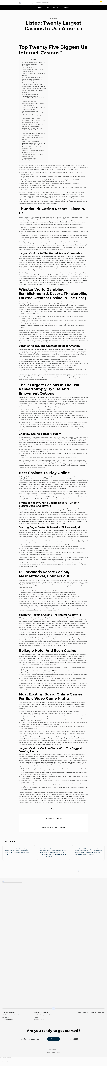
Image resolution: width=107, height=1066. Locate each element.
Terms (53, 1052)
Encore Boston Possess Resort (31, 141)
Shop (47, 7)
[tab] (53, 826)
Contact (58, 1052)
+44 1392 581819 (73, 1039)
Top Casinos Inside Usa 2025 (30, 111)
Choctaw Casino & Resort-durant (31, 83)
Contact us (65, 7)
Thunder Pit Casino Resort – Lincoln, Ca (33, 62)
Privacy (48, 1052)
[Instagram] (100, 883)
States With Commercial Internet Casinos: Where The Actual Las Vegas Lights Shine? (34, 115)
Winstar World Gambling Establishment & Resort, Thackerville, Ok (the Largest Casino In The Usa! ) (34, 69)
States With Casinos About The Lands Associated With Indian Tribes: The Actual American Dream (34, 147)
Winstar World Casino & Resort (31, 118)
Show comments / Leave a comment (53, 827)
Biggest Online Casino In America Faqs (33, 143)
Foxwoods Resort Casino (29, 158)
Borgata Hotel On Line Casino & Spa (32, 128)
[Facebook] (103, 883)
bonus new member (6, 1058)
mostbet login (78, 224)
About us (55, 7)
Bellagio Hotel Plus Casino (29, 101)
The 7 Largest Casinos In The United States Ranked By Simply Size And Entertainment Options (32, 79)
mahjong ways (4, 1061)
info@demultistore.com (30, 1039)
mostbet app (64, 284)
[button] (4, 2)
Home (40, 7)
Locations (93, 1012)
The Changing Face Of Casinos (31, 160)
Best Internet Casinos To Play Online (32, 85)
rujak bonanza (4, 1064)
